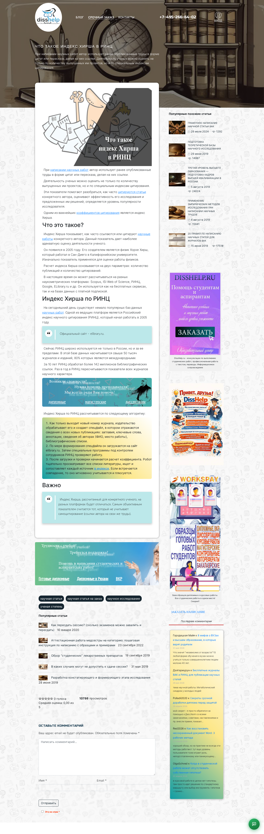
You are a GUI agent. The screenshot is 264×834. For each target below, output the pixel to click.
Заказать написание (188, 612)
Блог (80, 17)
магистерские (95, 402)
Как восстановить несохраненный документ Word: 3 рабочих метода (194, 733)
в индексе (101, 468)
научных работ (53, 312)
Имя (43, 780)
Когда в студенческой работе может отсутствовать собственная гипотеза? (195, 768)
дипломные (57, 402)
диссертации (135, 402)
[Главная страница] (48, 17)
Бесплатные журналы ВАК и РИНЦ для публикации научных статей (196, 675)
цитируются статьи (132, 192)
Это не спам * (52, 811)
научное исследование (123, 598)
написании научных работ (69, 170)
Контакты (126, 17)
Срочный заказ (101, 17)
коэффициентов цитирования (98, 213)
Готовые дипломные (54, 578)
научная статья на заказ (85, 598)
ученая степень (51, 606)
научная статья (51, 598)
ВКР (119, 578)
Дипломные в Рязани (92, 578)
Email (101, 780)
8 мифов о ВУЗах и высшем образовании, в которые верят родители (196, 640)
